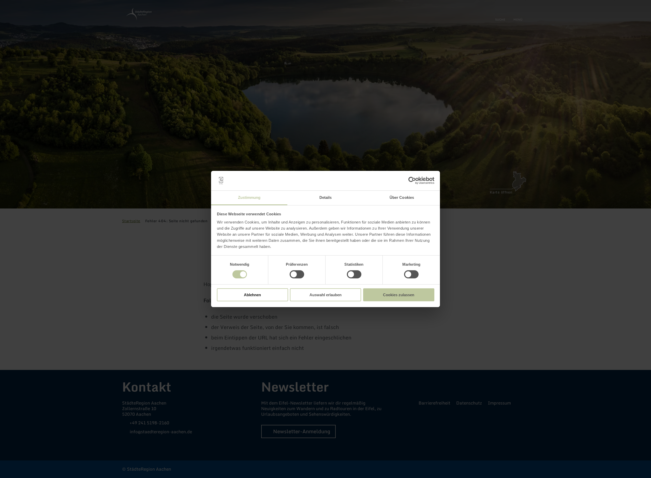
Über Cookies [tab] (402, 197)
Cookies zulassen (398, 295)
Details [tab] (325, 197)
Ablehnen (252, 295)
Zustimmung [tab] (249, 197)
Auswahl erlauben (325, 295)
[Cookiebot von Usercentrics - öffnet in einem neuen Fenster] (412, 180)
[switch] (297, 274)
